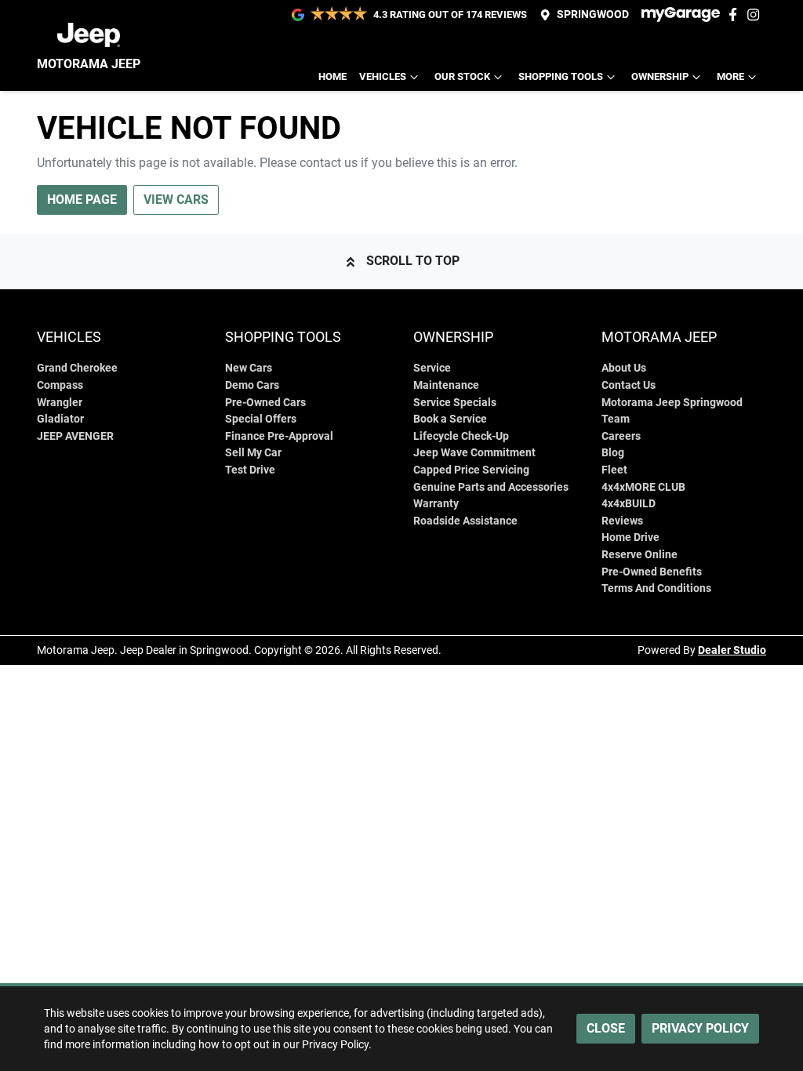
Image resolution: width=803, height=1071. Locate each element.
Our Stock (462, 76)
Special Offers (260, 419)
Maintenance (446, 385)
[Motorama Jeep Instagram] (756, 14)
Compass (60, 385)
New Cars (248, 368)
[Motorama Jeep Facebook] (736, 14)
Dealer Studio (732, 650)
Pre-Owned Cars (265, 402)
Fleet (614, 470)
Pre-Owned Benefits (651, 572)
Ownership (660, 76)
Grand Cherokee (77, 368)
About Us (623, 368)
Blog (612, 452)
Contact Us (628, 385)
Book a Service (450, 419)
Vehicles (382, 76)
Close (606, 1028)
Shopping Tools (560, 76)
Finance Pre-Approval (279, 436)
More (730, 76)
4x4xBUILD (628, 503)
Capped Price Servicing (471, 470)
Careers (621, 436)
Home (332, 76)
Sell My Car (253, 452)
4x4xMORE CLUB (643, 487)
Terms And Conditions (656, 588)
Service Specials (454, 402)
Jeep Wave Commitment (474, 452)
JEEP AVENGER (75, 436)
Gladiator (60, 419)
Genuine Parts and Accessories (491, 487)
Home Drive (630, 537)
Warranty (436, 503)
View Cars (176, 199)
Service (432, 368)
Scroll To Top (413, 260)
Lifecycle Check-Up (461, 436)
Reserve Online (639, 554)
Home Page (82, 199)
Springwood (593, 14)
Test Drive (250, 470)
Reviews (622, 521)
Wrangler (59, 402)
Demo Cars (252, 385)
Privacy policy (700, 1028)
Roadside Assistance (465, 521)
